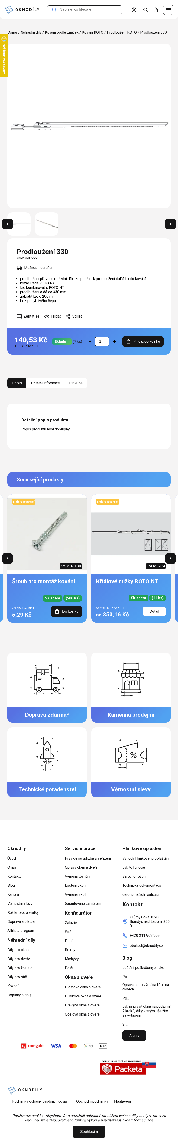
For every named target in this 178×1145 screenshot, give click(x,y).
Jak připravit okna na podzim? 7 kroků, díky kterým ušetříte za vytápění (146, 1010)
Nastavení (122, 1101)
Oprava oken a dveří (81, 867)
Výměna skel (75, 894)
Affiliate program (20, 930)
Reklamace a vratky (23, 912)
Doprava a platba (21, 921)
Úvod (11, 858)
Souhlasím (89, 1132)
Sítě (68, 932)
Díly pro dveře (18, 959)
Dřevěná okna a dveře (82, 1005)
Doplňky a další (19, 995)
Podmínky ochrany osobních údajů (39, 1101)
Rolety (70, 950)
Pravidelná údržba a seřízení (88, 858)
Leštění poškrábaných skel (143, 967)
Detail (154, 611)
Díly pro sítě (17, 977)
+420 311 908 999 (145, 935)
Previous (7, 558)
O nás (12, 867)
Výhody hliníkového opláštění (145, 858)
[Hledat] (145, 10)
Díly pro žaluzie (19, 968)
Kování (12, 986)
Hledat (54, 10)
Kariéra (13, 894)
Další (69, 968)
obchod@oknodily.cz (146, 945)
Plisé (69, 941)
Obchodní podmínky (92, 1101)
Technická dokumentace (141, 885)
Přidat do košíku (147, 341)
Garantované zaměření (83, 903)
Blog (11, 885)
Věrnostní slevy (19, 903)
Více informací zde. (138, 1120)
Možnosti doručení (39, 267)
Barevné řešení (134, 876)
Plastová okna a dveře (83, 987)
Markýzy (72, 959)
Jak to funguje (133, 867)
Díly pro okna (18, 950)
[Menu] (168, 10)
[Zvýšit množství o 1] (115, 341)
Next (170, 558)
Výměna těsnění (77, 876)
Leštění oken (75, 885)
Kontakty (14, 876)
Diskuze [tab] (76, 383)
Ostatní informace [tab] (45, 383)
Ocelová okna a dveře (82, 1014)
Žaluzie (71, 923)
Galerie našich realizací (140, 894)
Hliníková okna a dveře (83, 996)
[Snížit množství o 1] (90, 341)
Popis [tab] (17, 383)
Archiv (134, 1035)
